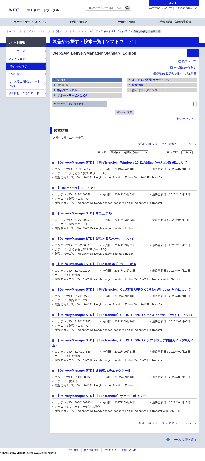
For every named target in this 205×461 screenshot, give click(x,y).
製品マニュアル (67, 90)
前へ (151, 143)
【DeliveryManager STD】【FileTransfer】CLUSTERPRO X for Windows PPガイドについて (124, 315)
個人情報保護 (91, 450)
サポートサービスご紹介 (72, 95)
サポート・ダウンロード (29, 31)
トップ (10, 31)
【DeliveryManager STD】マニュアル (84, 213)
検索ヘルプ (189, 61)
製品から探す (18, 66)
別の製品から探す (185, 67)
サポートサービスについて (30, 21)
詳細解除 (191, 73)
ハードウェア (16, 51)
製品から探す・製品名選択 (115, 31)
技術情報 (137, 85)
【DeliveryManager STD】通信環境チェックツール (93, 370)
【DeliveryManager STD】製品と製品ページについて (95, 238)
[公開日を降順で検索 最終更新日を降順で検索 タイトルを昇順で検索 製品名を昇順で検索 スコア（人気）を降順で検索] (129, 152)
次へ (164, 143)
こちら (195, 7)
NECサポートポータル (42, 10)
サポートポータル (71, 31)
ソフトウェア (91, 31)
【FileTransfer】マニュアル (76, 188)
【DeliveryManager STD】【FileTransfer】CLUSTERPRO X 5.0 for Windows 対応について (123, 289)
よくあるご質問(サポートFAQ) (151, 79)
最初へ (142, 143)
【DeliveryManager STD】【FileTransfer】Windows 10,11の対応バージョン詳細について (122, 162)
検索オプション (187, 118)
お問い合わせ (78, 21)
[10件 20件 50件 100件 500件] (187, 152)
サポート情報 (52, 31)
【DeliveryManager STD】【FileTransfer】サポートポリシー (101, 396)
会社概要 (73, 450)
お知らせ (14, 73)
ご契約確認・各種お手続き (174, 21)
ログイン (174, 2)
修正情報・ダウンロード (23, 93)
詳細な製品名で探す (169, 73)
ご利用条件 (110, 450)
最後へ (173, 143)
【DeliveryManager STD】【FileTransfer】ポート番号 (96, 264)
